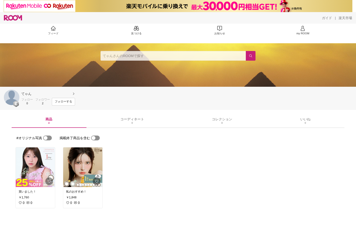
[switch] (47, 138)
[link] (35, 167)
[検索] (250, 56)
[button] (11, 97)
